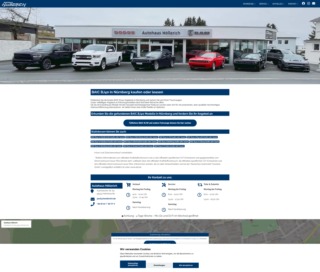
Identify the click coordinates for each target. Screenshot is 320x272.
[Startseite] (14, 4)
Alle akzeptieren (186, 265)
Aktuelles (277, 4)
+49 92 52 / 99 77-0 (106, 203)
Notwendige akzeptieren (133, 264)
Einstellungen (159, 265)
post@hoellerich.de (106, 198)
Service (263, 4)
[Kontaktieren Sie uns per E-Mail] (313, 3)
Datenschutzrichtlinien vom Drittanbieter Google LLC (182, 238)
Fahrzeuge (248, 4)
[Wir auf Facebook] (303, 3)
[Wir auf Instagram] (308, 3)
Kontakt (292, 4)
